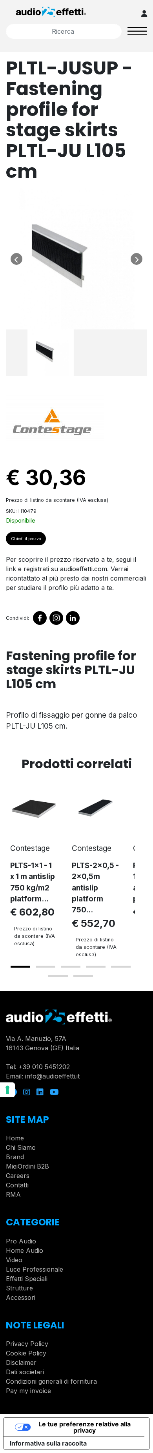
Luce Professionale (34, 1269)
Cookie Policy (26, 1353)
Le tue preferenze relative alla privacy (84, 1427)
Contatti (17, 1185)
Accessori (20, 1297)
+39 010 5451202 (44, 1067)
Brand (15, 1157)
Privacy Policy (27, 1344)
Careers (17, 1176)
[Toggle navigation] (137, 31)
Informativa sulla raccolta (48, 1443)
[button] (20, 967)
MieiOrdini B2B (27, 1166)
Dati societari (25, 1372)
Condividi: (17, 618)
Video (14, 1260)
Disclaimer (21, 1362)
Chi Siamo (21, 1147)
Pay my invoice (28, 1391)
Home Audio (24, 1250)
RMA (13, 1194)
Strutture (19, 1288)
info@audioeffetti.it (52, 1076)
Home (15, 1138)
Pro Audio (21, 1241)
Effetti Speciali (26, 1279)
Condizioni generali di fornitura (51, 1381)
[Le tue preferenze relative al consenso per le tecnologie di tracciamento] (7, 1089)
